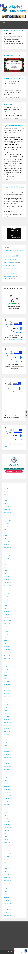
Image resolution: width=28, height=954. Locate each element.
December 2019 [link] (7, 722)
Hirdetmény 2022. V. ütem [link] (9, 179)
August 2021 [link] (6, 664)
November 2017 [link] (7, 795)
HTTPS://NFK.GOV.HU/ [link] (9, 167)
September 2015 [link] (7, 853)
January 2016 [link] (7, 842)
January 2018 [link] (7, 789)
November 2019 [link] (7, 725)
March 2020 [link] (6, 713)
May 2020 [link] (6, 707)
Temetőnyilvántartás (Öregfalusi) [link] (11, 271)
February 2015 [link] (7, 874)
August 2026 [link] (6, 488)
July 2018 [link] (6, 772)
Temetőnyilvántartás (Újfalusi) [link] (10, 273)
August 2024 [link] (6, 558)
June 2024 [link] (6, 564)
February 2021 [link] (7, 681)
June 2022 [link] (6, 634)
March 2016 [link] (6, 839)
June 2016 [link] (6, 833)
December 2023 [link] (7, 582)
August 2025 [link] (6, 523)
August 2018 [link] (6, 769)
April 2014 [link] (6, 891)
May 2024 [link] (6, 567)
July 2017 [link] (6, 807)
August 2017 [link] (6, 804)
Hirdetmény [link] (8, 104)
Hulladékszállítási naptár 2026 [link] (10, 259)
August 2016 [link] (6, 830)
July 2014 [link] (6, 888)
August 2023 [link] (6, 594)
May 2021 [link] (6, 672)
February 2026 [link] (7, 506)
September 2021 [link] (7, 661)
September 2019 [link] (7, 731)
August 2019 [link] (6, 734)
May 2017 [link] (6, 813)
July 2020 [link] (6, 702)
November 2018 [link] (7, 760)
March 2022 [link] (6, 643)
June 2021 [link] (6, 669)
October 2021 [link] (7, 658)
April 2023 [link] (6, 605)
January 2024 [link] (7, 579)
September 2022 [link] (7, 626)
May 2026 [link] (6, 497)
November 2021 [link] (7, 655)
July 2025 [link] (6, 526)
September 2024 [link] (7, 556)
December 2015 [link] (7, 845)
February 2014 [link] (7, 897)
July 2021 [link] (6, 666)
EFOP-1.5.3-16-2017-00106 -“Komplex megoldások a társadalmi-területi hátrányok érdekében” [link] (13, 444)
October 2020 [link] (7, 693)
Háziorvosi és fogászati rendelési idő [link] (12, 262)
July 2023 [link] (6, 596)
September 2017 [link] (7, 801)
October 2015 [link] (7, 851)
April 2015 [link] (6, 868)
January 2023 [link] (7, 614)
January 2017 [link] (7, 824)
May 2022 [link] (6, 637)
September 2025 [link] (7, 520)
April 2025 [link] (6, 535)
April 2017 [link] (6, 815)
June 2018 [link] (6, 775)
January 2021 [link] (7, 684)
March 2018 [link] (6, 783)
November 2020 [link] (7, 690)
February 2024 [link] (7, 576)
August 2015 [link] (6, 856)
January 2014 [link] (7, 900)
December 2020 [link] (7, 687)
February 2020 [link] (7, 716)
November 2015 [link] (7, 848)
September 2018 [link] (7, 766)
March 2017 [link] (6, 818)
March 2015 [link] (6, 871)
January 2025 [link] (7, 544)
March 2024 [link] (6, 573)
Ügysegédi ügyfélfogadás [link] (9, 265)
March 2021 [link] (6, 678)
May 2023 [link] (6, 602)
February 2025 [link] (7, 541)
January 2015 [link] (7, 877)
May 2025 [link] (6, 532)
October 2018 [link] (7, 763)
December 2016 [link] (7, 827)
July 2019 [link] (6, 737)
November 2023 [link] (7, 585)
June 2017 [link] (6, 810)
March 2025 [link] (6, 538)
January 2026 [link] (7, 509)
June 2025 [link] (6, 529)
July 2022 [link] (6, 631)
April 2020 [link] (6, 710)
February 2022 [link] (7, 646)
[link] (2, 5)
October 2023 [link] (7, 588)
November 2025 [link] (7, 515)
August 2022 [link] (6, 629)
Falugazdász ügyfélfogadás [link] (10, 268)
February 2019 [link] (7, 751)
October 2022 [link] (7, 623)
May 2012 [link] (6, 912)
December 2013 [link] (7, 903)
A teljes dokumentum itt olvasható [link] (11, 86)
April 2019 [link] (6, 745)
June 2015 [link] (6, 862)
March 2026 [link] (6, 503)
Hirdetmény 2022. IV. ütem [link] (9, 176)
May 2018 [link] (6, 777)
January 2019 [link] (7, 754)
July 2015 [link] (6, 859)
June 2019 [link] (6, 740)
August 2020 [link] (6, 699)
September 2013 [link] (7, 909)
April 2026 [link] (6, 500)
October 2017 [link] (7, 798)
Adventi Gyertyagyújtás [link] (12, 55)
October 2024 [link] (7, 553)
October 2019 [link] (7, 728)
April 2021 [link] (6, 675)
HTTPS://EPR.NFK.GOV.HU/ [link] (10, 172)
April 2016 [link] (6, 836)
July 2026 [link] (6, 491)
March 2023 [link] (6, 608)
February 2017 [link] (7, 821)
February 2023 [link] (7, 611)
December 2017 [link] (7, 792)
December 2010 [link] (7, 915)
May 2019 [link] (6, 742)
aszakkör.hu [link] (6, 475)
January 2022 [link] (7, 649)
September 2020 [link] (7, 696)
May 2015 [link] (6, 865)
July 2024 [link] (6, 561)
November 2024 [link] (7, 550)
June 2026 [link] (6, 494)
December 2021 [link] (7, 652)
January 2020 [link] (7, 719)
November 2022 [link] (7, 620)
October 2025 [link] (7, 518)
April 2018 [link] (6, 780)
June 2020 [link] (6, 704)
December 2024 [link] (7, 547)
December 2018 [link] (7, 757)
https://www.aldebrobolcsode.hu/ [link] (15, 339)
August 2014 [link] (6, 886)
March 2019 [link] (6, 748)
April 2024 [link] (6, 570)
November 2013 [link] (7, 906)
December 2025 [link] (7, 512)
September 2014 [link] (7, 883)
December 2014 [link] (7, 880)
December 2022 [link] (7, 617)
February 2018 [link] (7, 786)
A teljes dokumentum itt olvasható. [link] (11, 47)
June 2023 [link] (6, 599)
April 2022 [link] (6, 640)
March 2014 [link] (6, 894)
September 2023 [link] (7, 591)
